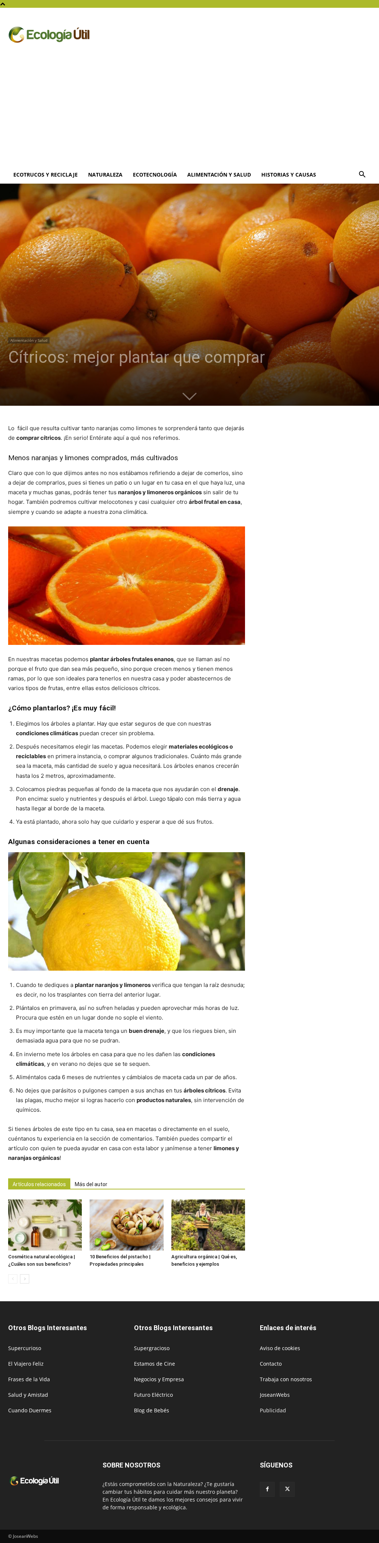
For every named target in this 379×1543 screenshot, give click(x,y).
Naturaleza (105, 174)
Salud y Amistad (28, 1394)
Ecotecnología (155, 174)
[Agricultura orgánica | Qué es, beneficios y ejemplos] (208, 1224)
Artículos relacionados (39, 1184)
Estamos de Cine (154, 1363)
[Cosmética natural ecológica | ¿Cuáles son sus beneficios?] (45, 1224)
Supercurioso (24, 1348)
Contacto (271, 1363)
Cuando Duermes (29, 1410)
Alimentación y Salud (219, 174)
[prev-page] (12, 1278)
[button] (362, 175)
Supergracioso (152, 1348)
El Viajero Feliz (26, 1363)
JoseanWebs (275, 1394)
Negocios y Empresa (159, 1379)
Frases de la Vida (29, 1379)
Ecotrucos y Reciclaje (45, 174)
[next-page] (24, 1278)
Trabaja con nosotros (286, 1379)
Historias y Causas (288, 174)
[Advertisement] (189, 110)
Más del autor (91, 1184)
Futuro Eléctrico (153, 1394)
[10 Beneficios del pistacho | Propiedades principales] (126, 1224)
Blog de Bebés (151, 1410)
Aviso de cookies (280, 1348)
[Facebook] (267, 1489)
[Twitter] (287, 1489)
